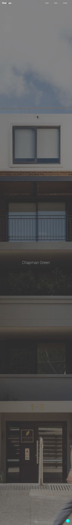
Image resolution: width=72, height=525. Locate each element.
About (55, 3)
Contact (65, 3)
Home (47, 3)
